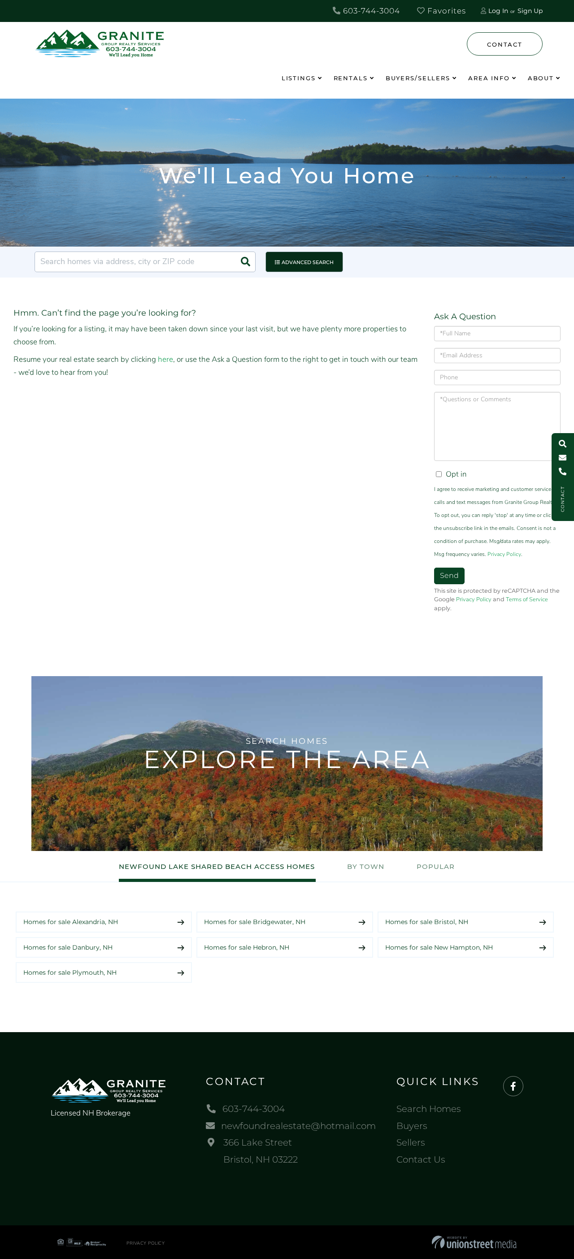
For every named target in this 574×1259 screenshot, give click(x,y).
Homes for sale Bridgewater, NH (254, 922)
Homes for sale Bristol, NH (426, 922)
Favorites (445, 10)
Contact (504, 44)
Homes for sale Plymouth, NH (70, 972)
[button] (245, 262)
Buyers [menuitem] (411, 1125)
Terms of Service (527, 599)
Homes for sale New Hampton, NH (439, 947)
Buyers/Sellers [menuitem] (418, 78)
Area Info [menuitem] (489, 78)
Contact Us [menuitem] (420, 1159)
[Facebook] (513, 1087)
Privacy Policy (504, 554)
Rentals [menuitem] (351, 78)
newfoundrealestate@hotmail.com (298, 1125)
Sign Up (530, 11)
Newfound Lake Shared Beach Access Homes (217, 866)
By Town (365, 866)
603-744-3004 (370, 10)
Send (449, 575)
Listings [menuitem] (299, 78)
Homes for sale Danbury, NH (68, 947)
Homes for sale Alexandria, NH (70, 922)
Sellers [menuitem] (410, 1142)
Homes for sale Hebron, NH (246, 947)
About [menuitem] (541, 78)
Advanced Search (308, 262)
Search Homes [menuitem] (428, 1108)
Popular (436, 866)
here (165, 359)
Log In (498, 11)
